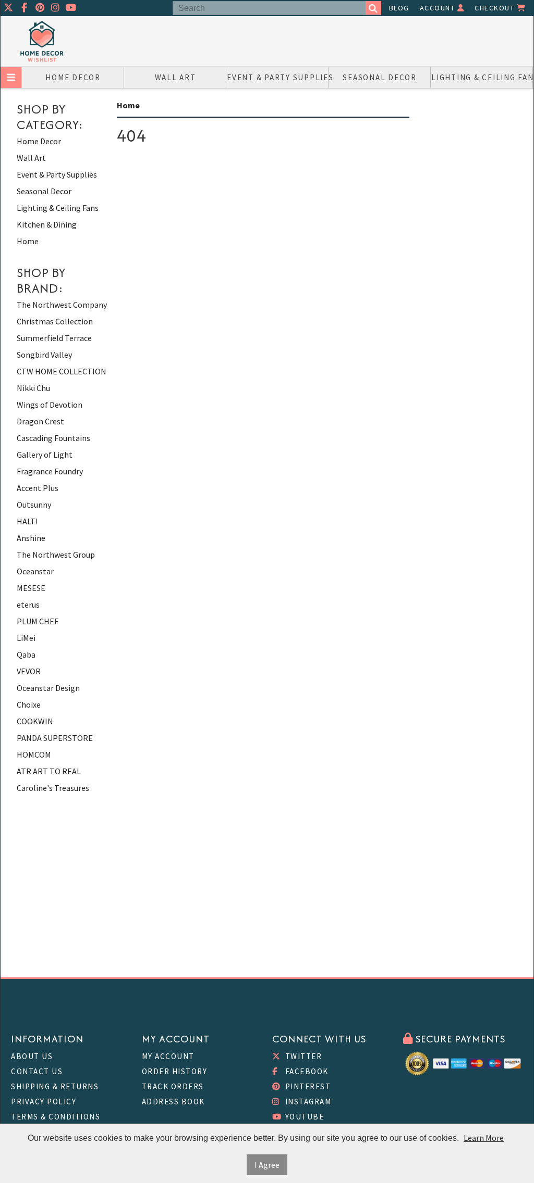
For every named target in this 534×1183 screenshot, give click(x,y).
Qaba (26, 654)
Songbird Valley (44, 354)
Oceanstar (35, 571)
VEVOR (29, 671)
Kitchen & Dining (47, 224)
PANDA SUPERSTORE (55, 738)
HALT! (27, 521)
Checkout (496, 7)
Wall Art (175, 77)
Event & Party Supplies (278, 77)
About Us (32, 1056)
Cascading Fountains (53, 438)
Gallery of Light (44, 454)
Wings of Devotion (49, 404)
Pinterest (307, 1086)
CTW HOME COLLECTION (61, 371)
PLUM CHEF (37, 621)
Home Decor (73, 77)
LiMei (26, 638)
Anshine (31, 538)
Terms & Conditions (55, 1117)
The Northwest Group (56, 554)
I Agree (267, 1165)
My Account (168, 1056)
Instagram (307, 1101)
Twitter (302, 1056)
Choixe (29, 704)
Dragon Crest (40, 421)
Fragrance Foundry (50, 471)
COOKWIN (35, 721)
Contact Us (37, 1071)
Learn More (484, 1137)
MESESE (31, 588)
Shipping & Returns (55, 1086)
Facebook (306, 1071)
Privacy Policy (43, 1101)
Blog (399, 7)
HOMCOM (34, 754)
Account (438, 7)
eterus (28, 604)
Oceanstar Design (48, 688)
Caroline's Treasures (53, 788)
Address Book (173, 1101)
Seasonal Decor (380, 77)
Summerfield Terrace (54, 338)
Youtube (303, 1117)
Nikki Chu (33, 388)
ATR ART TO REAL (49, 771)
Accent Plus (37, 488)
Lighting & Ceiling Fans (482, 77)
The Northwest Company (62, 304)
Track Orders (173, 1086)
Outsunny (34, 504)
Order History (175, 1071)
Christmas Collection (55, 321)
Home (28, 241)
